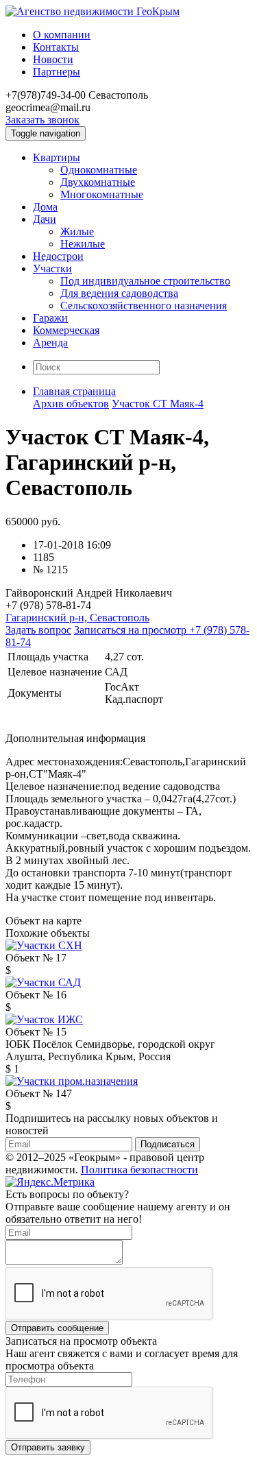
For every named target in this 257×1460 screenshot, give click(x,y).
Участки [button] (52, 268)
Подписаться (167, 1144)
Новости (53, 59)
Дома (45, 207)
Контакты (56, 47)
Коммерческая (66, 330)
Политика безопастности (139, 1169)
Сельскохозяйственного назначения (143, 305)
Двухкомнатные (97, 182)
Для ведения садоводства (119, 293)
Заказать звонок (42, 119)
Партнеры (56, 71)
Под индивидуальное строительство (145, 281)
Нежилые (82, 244)
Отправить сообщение (57, 1328)
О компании (61, 34)
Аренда (50, 342)
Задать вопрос (38, 630)
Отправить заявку (48, 1447)
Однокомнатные (98, 170)
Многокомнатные (101, 194)
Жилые (77, 231)
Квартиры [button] (56, 157)
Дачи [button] (44, 219)
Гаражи (50, 318)
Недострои (58, 256)
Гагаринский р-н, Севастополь (77, 617)
